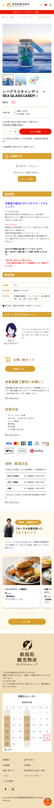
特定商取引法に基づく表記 (34, 770)
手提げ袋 (6, 112)
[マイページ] (40, 5)
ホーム (4, 17)
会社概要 (6, 765)
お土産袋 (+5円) (23, 114)
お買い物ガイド (9, 770)
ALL (12, 17)
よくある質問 (8, 781)
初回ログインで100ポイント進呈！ (27, 12)
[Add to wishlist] (14, 102)
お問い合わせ (29, 759)
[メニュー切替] (3, 5)
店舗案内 (6, 759)
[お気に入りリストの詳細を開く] (45, 5)
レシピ (5, 775)
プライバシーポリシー (32, 775)
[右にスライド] (35, 613)
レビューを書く (27, 178)
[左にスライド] (18, 613)
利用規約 (27, 765)
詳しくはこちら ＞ (12, 398)
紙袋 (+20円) (22, 111)
